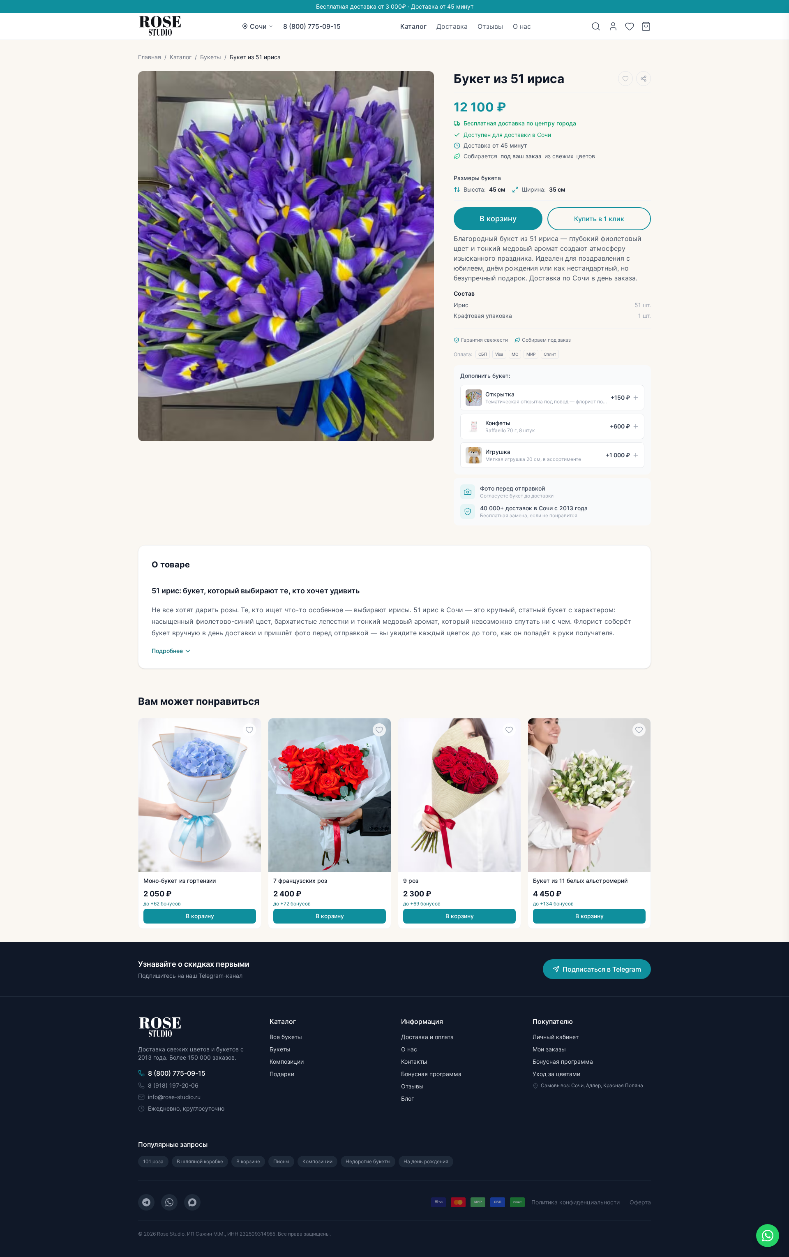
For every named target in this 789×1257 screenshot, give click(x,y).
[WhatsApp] (169, 1202)
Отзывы (490, 26)
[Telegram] (146, 1202)
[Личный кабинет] (613, 26)
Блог (407, 1098)
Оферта (640, 1202)
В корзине (248, 1161)
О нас (522, 26)
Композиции (287, 1061)
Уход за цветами (556, 1073)
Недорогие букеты (368, 1161)
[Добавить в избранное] (625, 78)
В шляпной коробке (200, 1161)
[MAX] (192, 1202)
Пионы (281, 1161)
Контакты (414, 1061)
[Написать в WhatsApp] (767, 1235)
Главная (149, 56)
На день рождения (426, 1161)
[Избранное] (629, 26)
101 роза (153, 1161)
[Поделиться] (643, 78)
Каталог (413, 26)
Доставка (452, 26)
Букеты (210, 56)
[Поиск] (596, 26)
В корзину (498, 218)
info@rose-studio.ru (174, 1096)
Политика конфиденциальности (575, 1202)
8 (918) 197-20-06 (173, 1085)
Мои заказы (549, 1049)
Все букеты (286, 1036)
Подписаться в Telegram (602, 969)
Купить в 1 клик (599, 219)
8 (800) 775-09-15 (312, 26)
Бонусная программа (431, 1073)
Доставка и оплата (427, 1036)
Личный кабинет (556, 1036)
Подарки (282, 1073)
